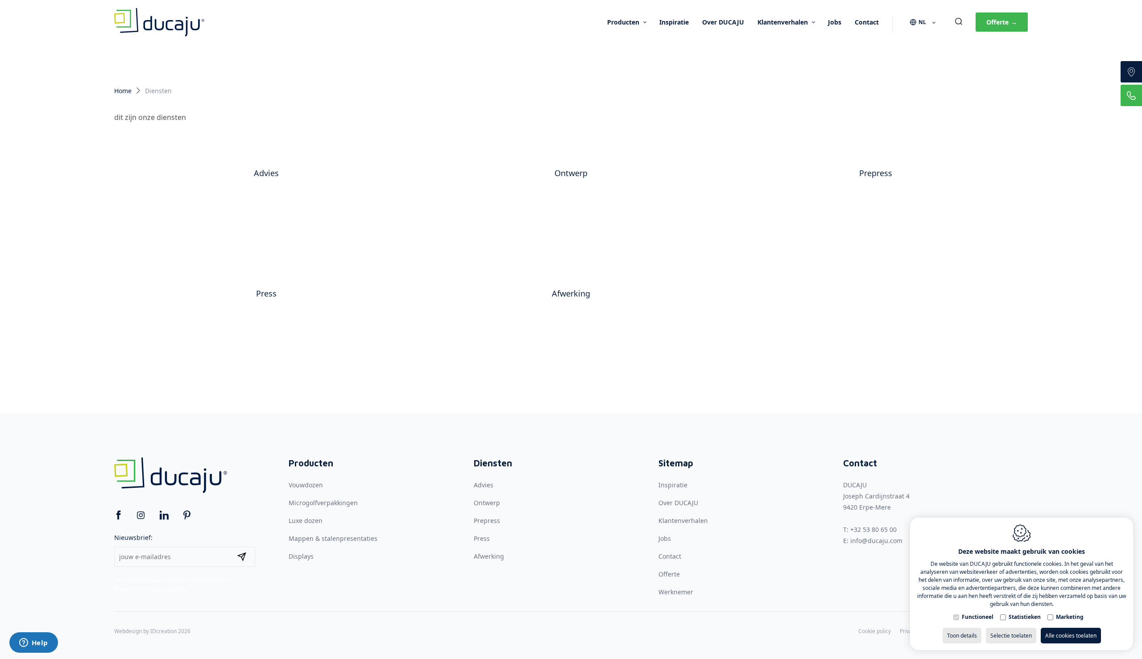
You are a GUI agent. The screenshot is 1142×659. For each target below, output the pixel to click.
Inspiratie (674, 22)
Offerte (1001, 22)
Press (266, 293)
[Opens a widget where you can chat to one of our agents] (33, 643)
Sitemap (675, 463)
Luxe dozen (306, 520)
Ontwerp (571, 173)
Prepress (875, 173)
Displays (301, 556)
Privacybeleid (129, 588)
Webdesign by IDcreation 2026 (152, 631)
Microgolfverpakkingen (323, 502)
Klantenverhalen (782, 22)
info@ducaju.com (876, 540)
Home (123, 90)
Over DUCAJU (723, 22)
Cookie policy (874, 631)
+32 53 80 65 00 (873, 529)
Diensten (493, 463)
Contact (867, 22)
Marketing (1070, 617)
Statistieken (1025, 617)
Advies (266, 173)
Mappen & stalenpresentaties (333, 538)
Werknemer (675, 592)
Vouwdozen (306, 485)
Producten (623, 22)
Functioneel (977, 617)
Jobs (834, 22)
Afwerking (571, 293)
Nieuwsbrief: (133, 537)
